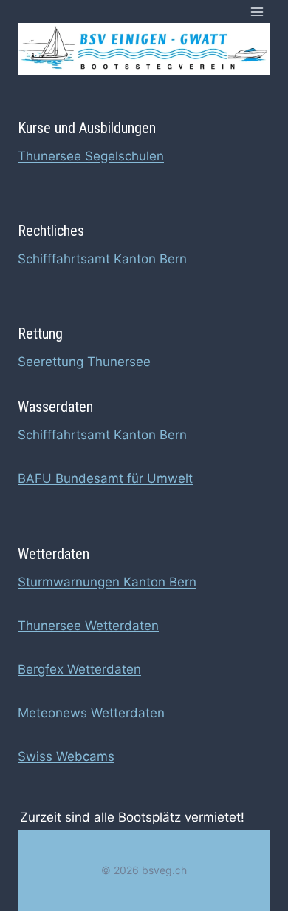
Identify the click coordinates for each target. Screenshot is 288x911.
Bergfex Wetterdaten (79, 669)
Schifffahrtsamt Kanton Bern (102, 258)
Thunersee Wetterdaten (88, 625)
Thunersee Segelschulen (91, 156)
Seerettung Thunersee (84, 361)
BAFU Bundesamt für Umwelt (105, 478)
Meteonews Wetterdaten (91, 712)
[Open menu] (256, 11)
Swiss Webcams (66, 756)
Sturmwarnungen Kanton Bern (107, 582)
